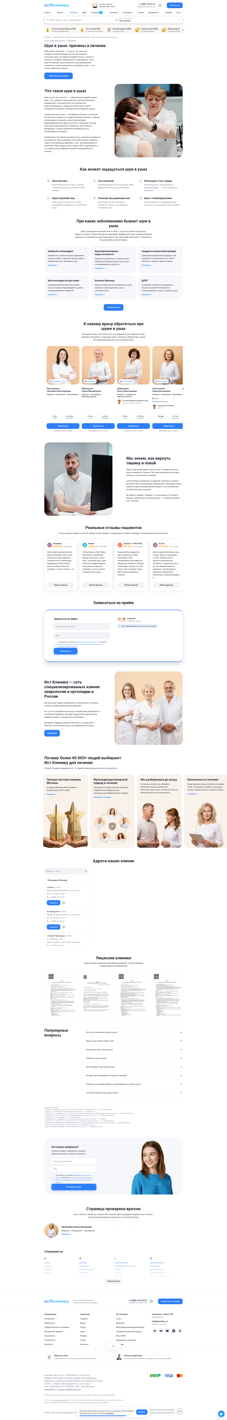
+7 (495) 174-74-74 (147, 4)
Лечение (74, 12)
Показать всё (113, 307)
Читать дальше (60, 585)
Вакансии (120, 1323)
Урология (48, 1344)
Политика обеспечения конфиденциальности (103, 1412)
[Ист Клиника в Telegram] (154, 1330)
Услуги (47, 12)
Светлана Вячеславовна (59, 389)
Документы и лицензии (126, 1340)
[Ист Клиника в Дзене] (173, 1330)
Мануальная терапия (53, 1331)
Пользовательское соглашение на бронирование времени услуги (80, 644)
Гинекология (49, 1340)
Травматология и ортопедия (56, 1327)
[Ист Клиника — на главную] (56, 5)
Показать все (113, 1281)
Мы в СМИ (120, 1336)
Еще (178, 12)
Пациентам (153, 12)
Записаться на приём (58, 76)
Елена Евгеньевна (161, 389)
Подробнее (53, 903)
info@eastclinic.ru (160, 1321)
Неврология (49, 1323)
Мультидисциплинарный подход (130, 1327)
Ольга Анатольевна (127, 389)
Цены (84, 12)
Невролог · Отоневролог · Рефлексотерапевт (127, 395)
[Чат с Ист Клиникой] (221, 1414)
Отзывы (168, 12)
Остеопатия (49, 1319)
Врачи (60, 12)
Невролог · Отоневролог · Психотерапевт (63, 394)
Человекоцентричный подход (129, 1331)
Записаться (175, 5)
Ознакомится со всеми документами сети (62, 1389)
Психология (49, 1336)
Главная (83, 1319)
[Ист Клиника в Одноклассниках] (180, 1330)
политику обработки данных (67, 646)
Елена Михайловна (91, 389)
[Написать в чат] (160, 5)
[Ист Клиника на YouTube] (167, 1330)
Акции (141, 12)
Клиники (96, 12)
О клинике (126, 12)
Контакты (114, 12)
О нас (118, 1319)
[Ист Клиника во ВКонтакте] (161, 1330)
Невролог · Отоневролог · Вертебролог (167, 394)
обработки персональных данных (87, 642)
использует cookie (61, 1400)
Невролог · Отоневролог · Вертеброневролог (92, 395)
